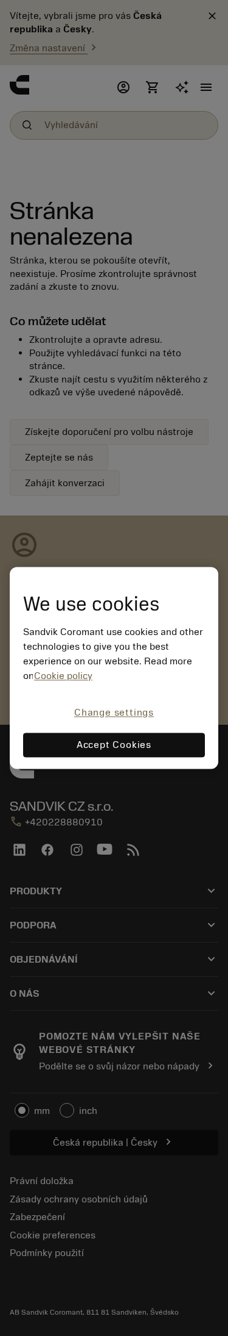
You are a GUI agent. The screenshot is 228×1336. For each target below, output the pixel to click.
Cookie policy (63, 676)
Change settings (114, 712)
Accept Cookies (114, 745)
